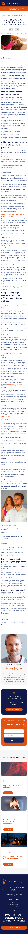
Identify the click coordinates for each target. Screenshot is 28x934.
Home (14, 902)
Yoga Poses (16, 29)
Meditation (11, 29)
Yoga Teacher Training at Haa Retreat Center (13, 857)
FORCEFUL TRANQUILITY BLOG (14, 16)
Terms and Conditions (14, 904)
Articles (14, 908)
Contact (14, 910)
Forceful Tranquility (6, 326)
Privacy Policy (14, 906)
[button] (26, 3)
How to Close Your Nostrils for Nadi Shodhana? (10, 822)
